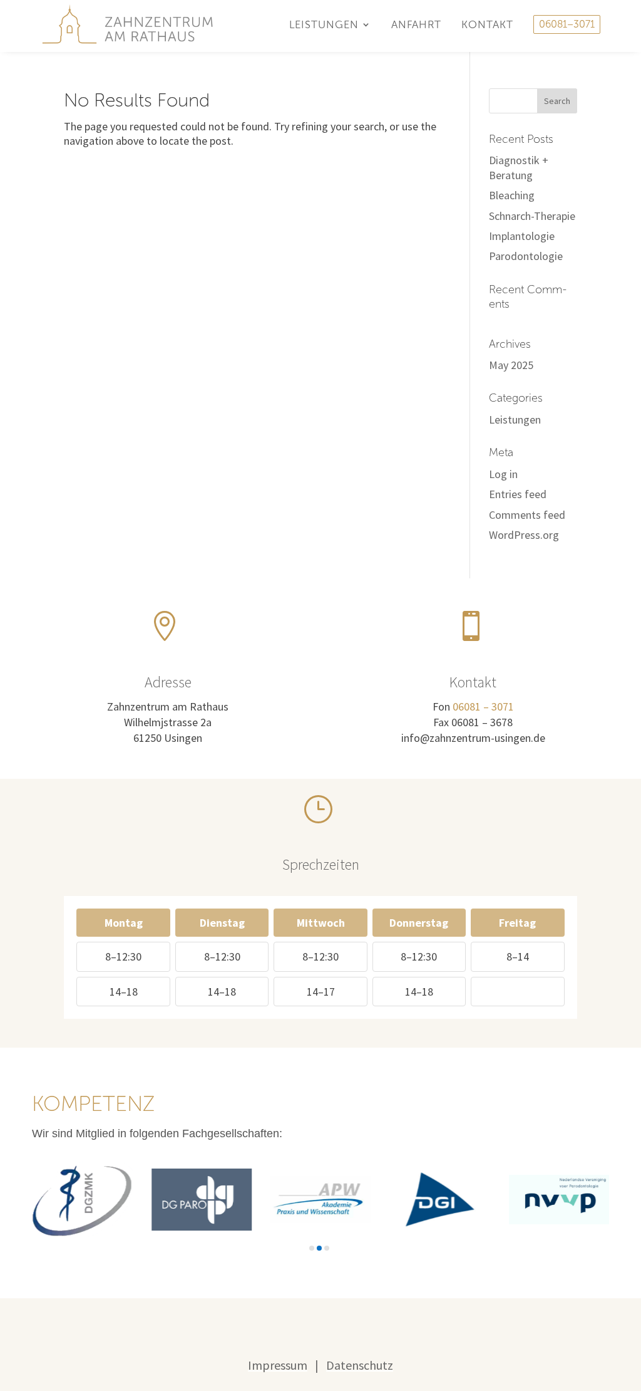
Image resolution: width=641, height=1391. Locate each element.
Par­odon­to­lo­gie (526, 256)
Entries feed (517, 494)
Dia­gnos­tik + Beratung (518, 167)
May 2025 (511, 365)
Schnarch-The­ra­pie (532, 216)
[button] (311, 1248)
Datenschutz (359, 1365)
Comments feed (527, 515)
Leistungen (515, 419)
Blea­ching (512, 195)
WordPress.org (524, 535)
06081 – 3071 (483, 706)
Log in (503, 474)
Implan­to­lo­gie (522, 236)
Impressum (277, 1365)
